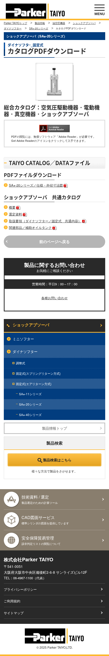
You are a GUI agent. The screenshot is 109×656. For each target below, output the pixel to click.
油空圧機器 (58, 23)
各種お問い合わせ (54, 297)
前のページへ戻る (54, 241)
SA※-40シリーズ (30, 414)
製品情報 (40, 23)
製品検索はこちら (57, 459)
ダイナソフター (13, 28)
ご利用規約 (12, 601)
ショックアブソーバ (84, 23)
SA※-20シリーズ (38, 28)
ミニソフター (23, 338)
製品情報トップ (54, 428)
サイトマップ (14, 612)
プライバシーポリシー (20, 589)
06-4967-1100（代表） (29, 577)
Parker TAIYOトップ (15, 23)
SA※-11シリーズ (30, 394)
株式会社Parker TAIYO (35, 11)
